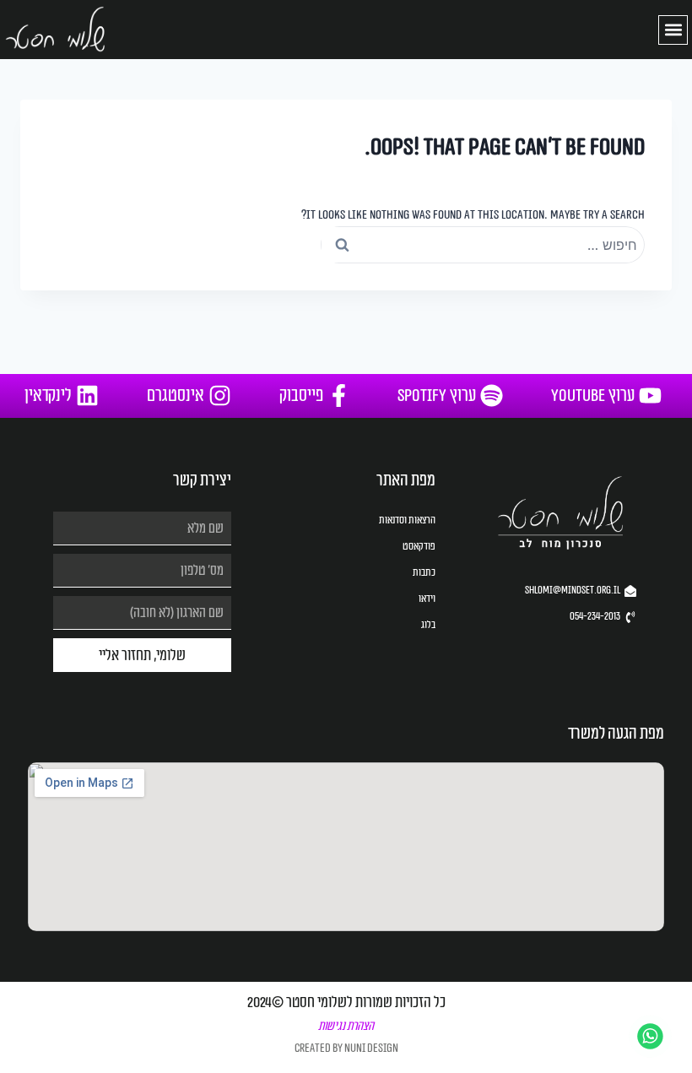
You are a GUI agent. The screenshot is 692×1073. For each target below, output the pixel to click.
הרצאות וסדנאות (407, 520)
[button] (673, 30)
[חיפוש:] (483, 244)
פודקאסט (419, 546)
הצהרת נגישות (346, 1026)
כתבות (424, 572)
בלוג (428, 624)
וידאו (427, 598)
